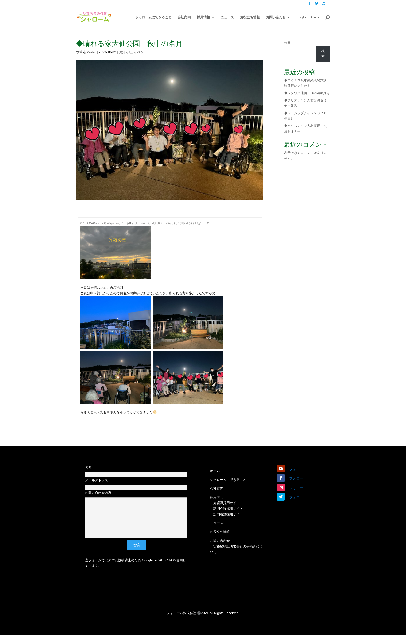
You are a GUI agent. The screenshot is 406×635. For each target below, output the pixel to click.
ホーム (215, 471)
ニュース (227, 17)
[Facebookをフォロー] (281, 478)
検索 (287, 43)
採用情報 (203, 17)
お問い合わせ (276, 17)
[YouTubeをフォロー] (281, 468)
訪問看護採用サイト (228, 514)
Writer (91, 52)
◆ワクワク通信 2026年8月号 (307, 93)
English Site (306, 17)
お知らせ (125, 52)
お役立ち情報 (250, 17)
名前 (88, 467)
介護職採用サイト (226, 503)
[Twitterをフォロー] (281, 497)
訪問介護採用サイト (228, 508)
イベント (140, 52)
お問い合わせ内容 (98, 493)
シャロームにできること (153, 17)
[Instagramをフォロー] (281, 487)
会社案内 (184, 17)
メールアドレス (96, 480)
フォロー (296, 469)
